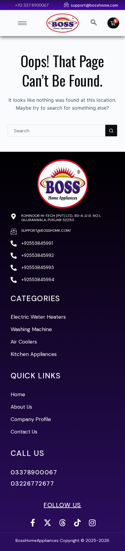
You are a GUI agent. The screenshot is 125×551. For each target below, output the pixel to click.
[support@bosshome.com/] (14, 231)
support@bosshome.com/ (46, 230)
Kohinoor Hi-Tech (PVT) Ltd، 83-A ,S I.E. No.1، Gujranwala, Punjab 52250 (61, 217)
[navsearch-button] (94, 23)
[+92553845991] (14, 244)
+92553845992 (37, 255)
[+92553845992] (14, 256)
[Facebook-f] (32, 522)
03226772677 (32, 483)
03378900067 (34, 472)
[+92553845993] (14, 268)
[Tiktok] (77, 522)
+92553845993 (37, 267)
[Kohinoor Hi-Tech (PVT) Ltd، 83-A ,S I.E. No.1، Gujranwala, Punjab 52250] (14, 217)
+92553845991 (37, 243)
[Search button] (111, 130)
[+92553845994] (14, 280)
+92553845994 (37, 280)
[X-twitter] (47, 522)
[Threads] (62, 522)
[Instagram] (92, 522)
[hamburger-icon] (22, 23)
